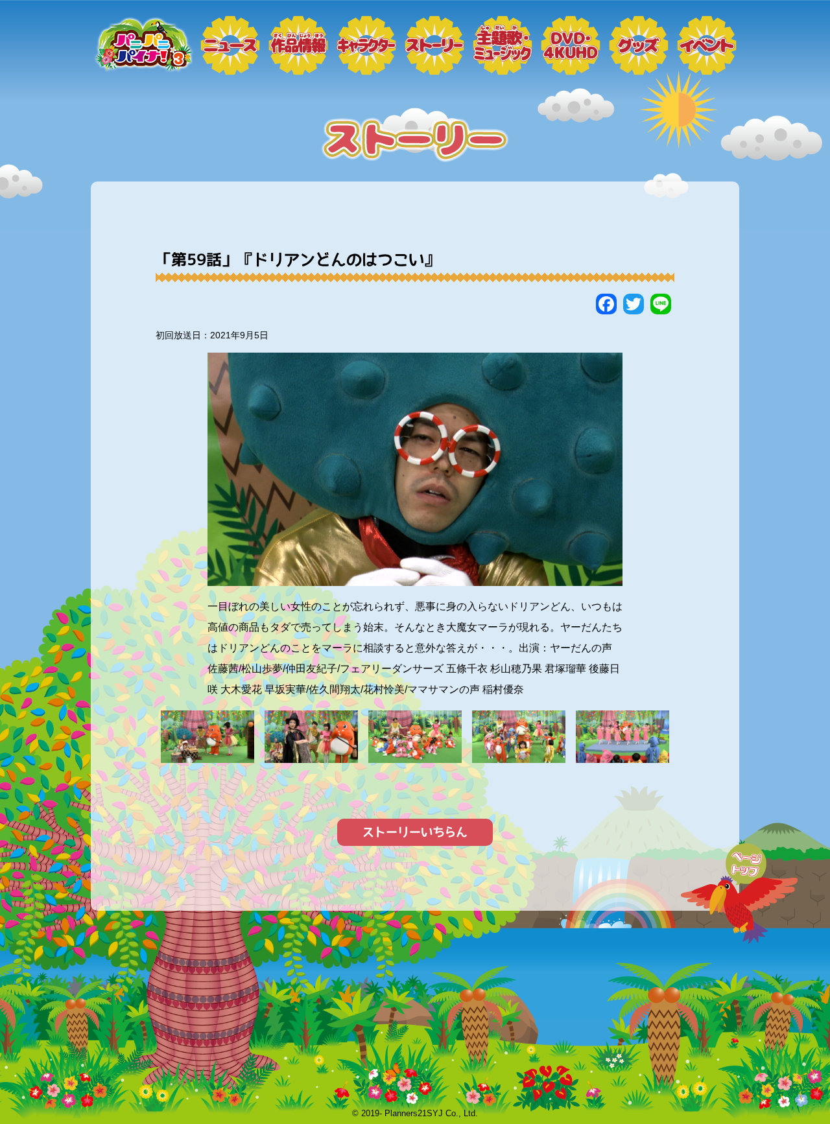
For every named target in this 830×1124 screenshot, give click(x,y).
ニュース (230, 45)
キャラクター (366, 45)
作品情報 (298, 45)
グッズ (638, 45)
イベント (706, 45)
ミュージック (502, 45)
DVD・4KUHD (570, 45)
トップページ (143, 45)
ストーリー (434, 45)
